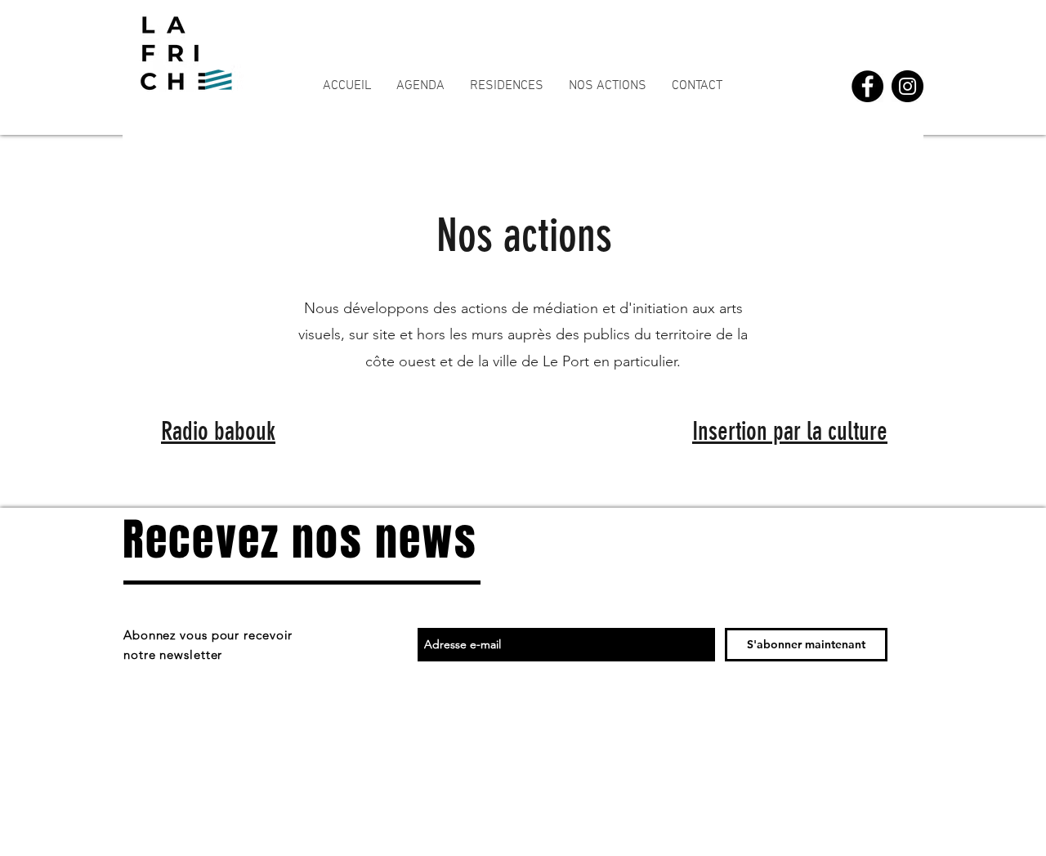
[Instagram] (907, 86)
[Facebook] (867, 86)
